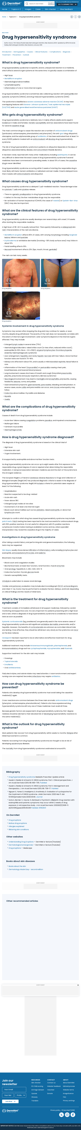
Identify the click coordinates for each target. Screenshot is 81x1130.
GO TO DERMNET (65, 4)
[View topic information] (75, 16)
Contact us (51, 1083)
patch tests (7, 521)
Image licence (68, 1093)
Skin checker (50, 9)
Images (28, 9)
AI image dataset (37, 1090)
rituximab (68, 648)
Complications (55, 52)
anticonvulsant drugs (63, 130)
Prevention (17, 55)
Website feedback (54, 1086)
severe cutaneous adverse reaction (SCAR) (45, 101)
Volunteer (50, 1090)
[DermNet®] (23, 1113)
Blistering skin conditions (19, 829)
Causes (30, 52)
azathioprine (62, 155)
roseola (56, 200)
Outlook (26, 55)
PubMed (43, 783)
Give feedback (66, 9)
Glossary (34, 1097)
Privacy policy (56, 1110)
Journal (39, 797)
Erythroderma (10, 240)
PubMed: (38, 808)
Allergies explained (16, 826)
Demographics (19, 52)
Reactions (5, 32)
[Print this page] (79, 16)
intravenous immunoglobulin (41, 645)
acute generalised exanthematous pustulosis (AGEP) (36, 107)
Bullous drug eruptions (18, 823)
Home (4, 9)
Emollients (8, 664)
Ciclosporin (6, 638)
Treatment (6, 55)
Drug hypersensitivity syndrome (22, 777)
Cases (38, 9)
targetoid (73, 235)
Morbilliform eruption (13, 78)
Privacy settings (69, 1101)
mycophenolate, (54, 648)
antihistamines (14, 667)
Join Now (8, 1101)
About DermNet (68, 1083)
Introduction (7, 52)
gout (62, 133)
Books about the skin (17, 866)
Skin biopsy (6, 550)
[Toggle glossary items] (71, 16)
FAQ (64, 1097)
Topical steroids (11, 661)
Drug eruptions (15, 820)
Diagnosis (66, 52)
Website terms (68, 1090)
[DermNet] (12, 4)
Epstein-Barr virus (70, 200)
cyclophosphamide (38, 648)
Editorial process (69, 1086)
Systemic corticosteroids (12, 621)
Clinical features (41, 52)
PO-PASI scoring (37, 1086)
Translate (34, 1101)
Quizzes (34, 1093)
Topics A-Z (16, 9)
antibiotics (42, 136)
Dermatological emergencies (21, 845)
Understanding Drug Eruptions (21, 842)
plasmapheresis (60, 645)
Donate (50, 1093)
